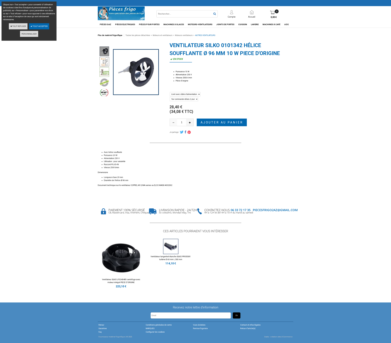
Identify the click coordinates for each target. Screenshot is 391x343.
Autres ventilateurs (205, 35)
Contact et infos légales (250, 325)
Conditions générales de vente (159, 325)
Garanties (103, 328)
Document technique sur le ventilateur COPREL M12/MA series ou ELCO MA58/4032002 (135, 185)
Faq (100, 332)
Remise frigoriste (200, 328)
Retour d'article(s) (248, 328)
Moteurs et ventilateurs (162, 35)
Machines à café (271, 24)
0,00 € (274, 17)
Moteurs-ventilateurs (200, 24)
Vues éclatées (199, 325)
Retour (101, 325)
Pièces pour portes (149, 24)
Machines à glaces (173, 24)
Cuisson (242, 24)
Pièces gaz (105, 24)
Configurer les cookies (155, 332)
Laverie (255, 24)
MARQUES (150, 328)
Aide (286, 24)
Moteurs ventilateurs (184, 35)
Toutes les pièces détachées (138, 35)
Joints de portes (225, 24)
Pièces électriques (125, 24)
